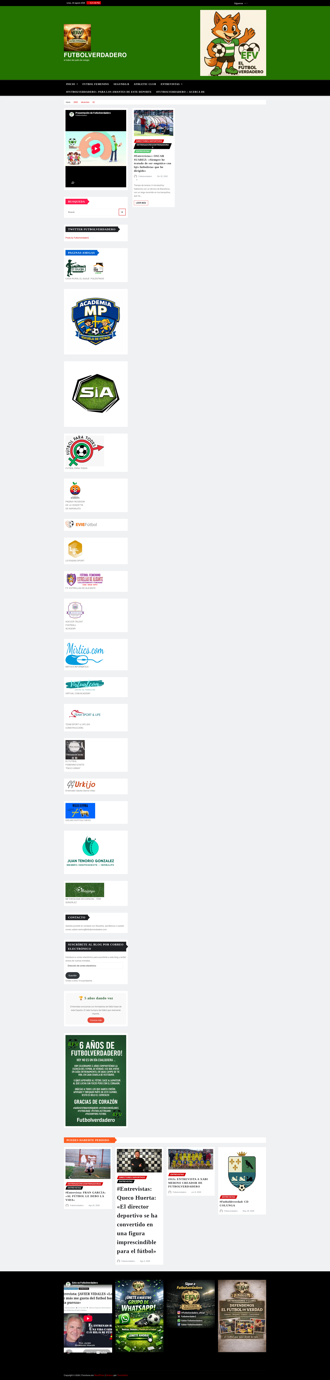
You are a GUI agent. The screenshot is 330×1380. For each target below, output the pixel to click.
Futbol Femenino (95, 84)
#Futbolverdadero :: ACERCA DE (180, 91)
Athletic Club (145, 84)
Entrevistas (170, 84)
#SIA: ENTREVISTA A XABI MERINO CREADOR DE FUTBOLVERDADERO (188, 1182)
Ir (122, 212)
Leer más (141, 202)
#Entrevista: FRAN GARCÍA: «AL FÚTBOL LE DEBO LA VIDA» (85, 1196)
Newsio (109, 1375)
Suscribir (72, 975)
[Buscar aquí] (265, 83)
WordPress (99, 1375)
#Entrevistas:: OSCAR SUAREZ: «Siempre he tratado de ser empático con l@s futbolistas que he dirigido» (152, 163)
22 (94, 102)
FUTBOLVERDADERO (95, 54)
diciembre (85, 102)
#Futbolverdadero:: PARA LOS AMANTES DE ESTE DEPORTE (109, 91)
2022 (76, 102)
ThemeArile (122, 1375)
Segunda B (121, 84)
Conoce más (96, 1020)
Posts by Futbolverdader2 (77, 237)
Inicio (71, 84)
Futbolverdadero (145, 176)
